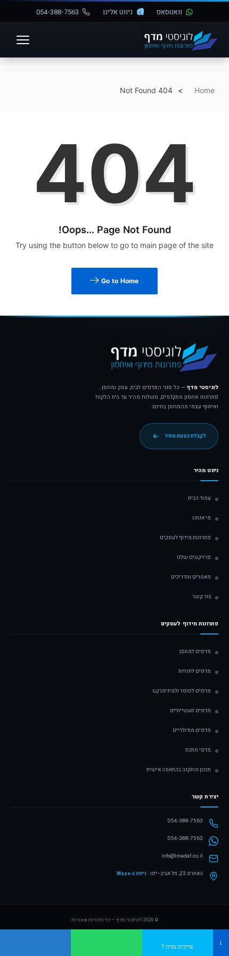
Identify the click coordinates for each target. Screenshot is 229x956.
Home (204, 90)
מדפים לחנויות (194, 671)
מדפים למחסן (195, 651)
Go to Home (119, 281)
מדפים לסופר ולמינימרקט (181, 691)
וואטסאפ (169, 12)
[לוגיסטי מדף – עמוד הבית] (179, 40)
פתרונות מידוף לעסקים (185, 537)
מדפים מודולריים (192, 730)
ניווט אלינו (118, 12)
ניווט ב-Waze (131, 873)
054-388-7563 (57, 12)
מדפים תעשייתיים (190, 710)
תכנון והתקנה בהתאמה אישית (178, 769)
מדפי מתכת (198, 750)
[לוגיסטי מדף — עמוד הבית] (161, 361)
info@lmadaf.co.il (182, 856)
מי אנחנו (201, 518)
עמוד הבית (199, 498)
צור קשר (201, 596)
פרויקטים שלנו (194, 557)
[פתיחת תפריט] (23, 40)
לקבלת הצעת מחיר (185, 436)
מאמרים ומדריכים (191, 577)
